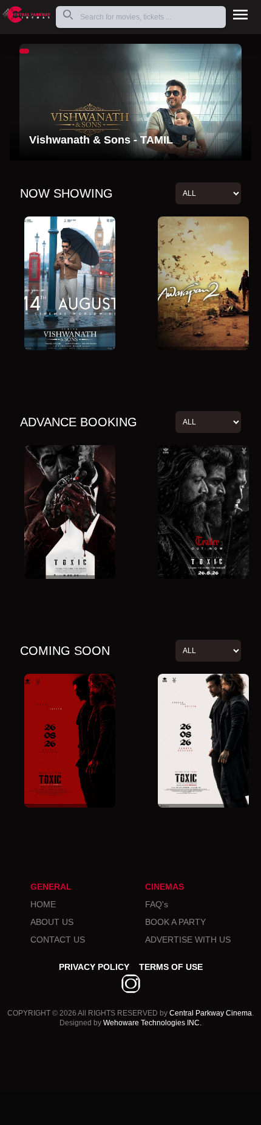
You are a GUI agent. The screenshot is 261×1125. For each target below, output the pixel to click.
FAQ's (156, 904)
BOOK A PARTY (175, 922)
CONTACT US (57, 939)
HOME (43, 904)
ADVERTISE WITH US (188, 939)
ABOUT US (51, 922)
